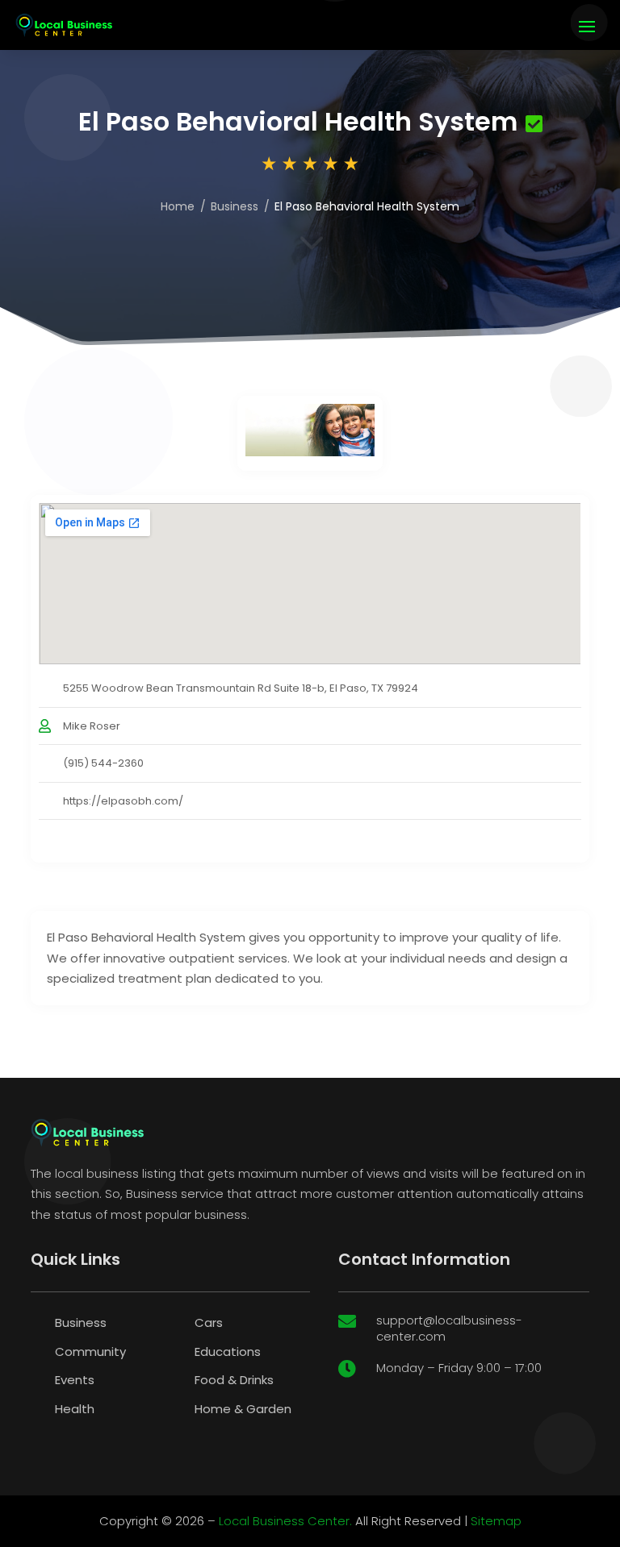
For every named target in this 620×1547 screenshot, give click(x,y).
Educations (228, 1351)
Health (74, 1408)
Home (178, 206)
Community (90, 1351)
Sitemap (496, 1520)
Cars (209, 1322)
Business (234, 206)
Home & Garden (243, 1408)
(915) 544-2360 (103, 763)
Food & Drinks (234, 1379)
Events (74, 1379)
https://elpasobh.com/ (123, 801)
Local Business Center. (285, 1520)
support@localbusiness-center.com (449, 1328)
